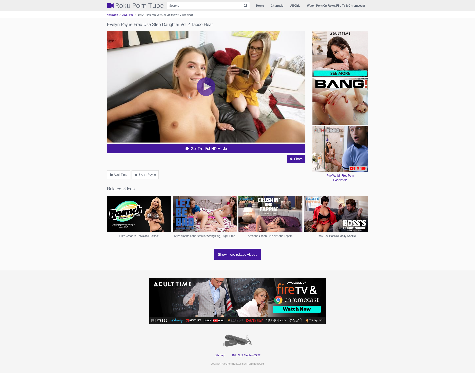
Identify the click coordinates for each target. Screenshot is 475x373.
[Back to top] (465, 361)
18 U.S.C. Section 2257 (246, 355)
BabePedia (340, 180)
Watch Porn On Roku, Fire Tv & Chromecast (336, 5)
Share (297, 158)
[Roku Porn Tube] (237, 341)
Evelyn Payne (147, 174)
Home (260, 5)
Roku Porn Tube (139, 5)
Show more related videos (237, 254)
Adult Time (127, 14)
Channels (277, 5)
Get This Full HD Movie (208, 148)
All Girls (295, 5)
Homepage (112, 14)
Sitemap (220, 355)
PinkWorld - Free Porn (340, 175)
